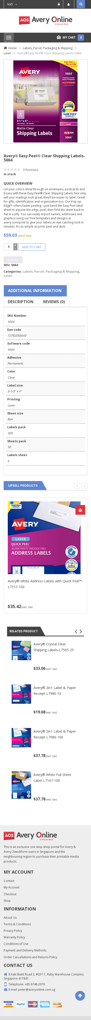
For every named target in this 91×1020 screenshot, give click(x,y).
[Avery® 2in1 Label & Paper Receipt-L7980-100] (21, 737)
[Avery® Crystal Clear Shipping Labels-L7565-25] (21, 650)
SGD (10, 4)
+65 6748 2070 (35, 984)
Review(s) (30, 170)
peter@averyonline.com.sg (36, 990)
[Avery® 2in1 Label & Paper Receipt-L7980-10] (21, 694)
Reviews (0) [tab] (54, 301)
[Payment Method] (8, 1004)
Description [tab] (20, 301)
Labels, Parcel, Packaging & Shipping (48, 48)
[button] (76, 631)
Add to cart (31, 247)
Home (12, 48)
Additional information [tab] (35, 290)
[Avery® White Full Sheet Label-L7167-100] (21, 785)
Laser (7, 53)
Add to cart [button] (80, 510)
